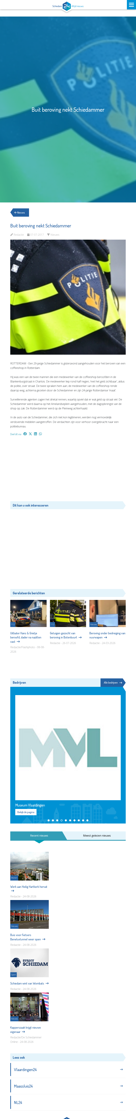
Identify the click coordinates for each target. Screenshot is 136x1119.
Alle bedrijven (111, 682)
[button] (48, 820)
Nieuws (21, 212)
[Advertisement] (68, 470)
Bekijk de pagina (25, 812)
